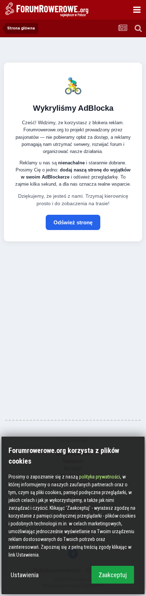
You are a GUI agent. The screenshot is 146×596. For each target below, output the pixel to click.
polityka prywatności (99, 477)
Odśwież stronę (73, 222)
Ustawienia (25, 575)
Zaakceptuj (113, 575)
